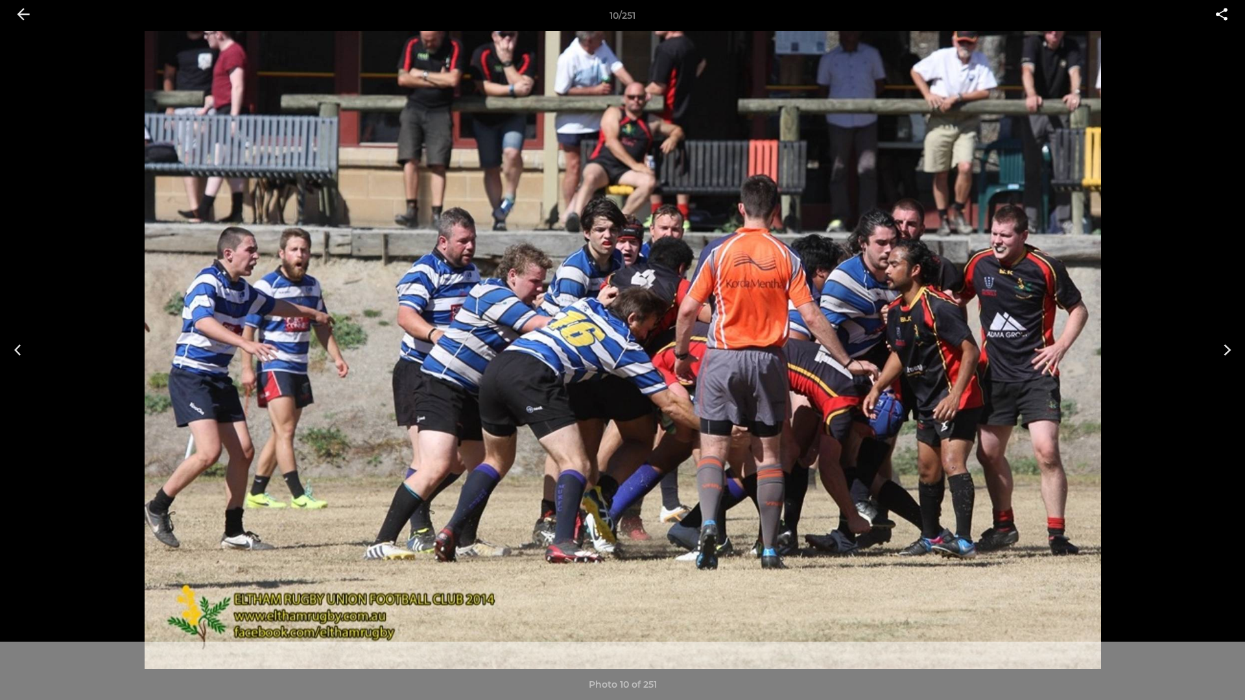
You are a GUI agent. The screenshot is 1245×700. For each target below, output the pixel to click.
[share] (1221, 15)
